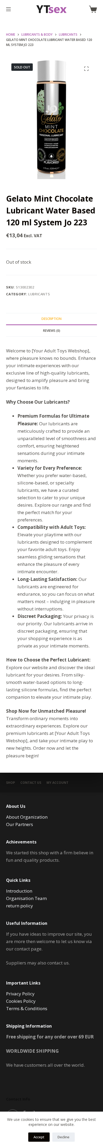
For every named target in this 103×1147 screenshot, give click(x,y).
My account (57, 783)
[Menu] (8, 9)
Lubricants (39, 294)
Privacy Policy (20, 994)
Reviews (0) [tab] (51, 330)
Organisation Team (26, 898)
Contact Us (30, 783)
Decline (63, 1137)
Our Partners (19, 824)
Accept (39, 1137)
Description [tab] (51, 318)
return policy (19, 906)
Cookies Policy (21, 1001)
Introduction (19, 891)
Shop (10, 783)
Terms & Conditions (26, 1008)
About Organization (27, 817)
